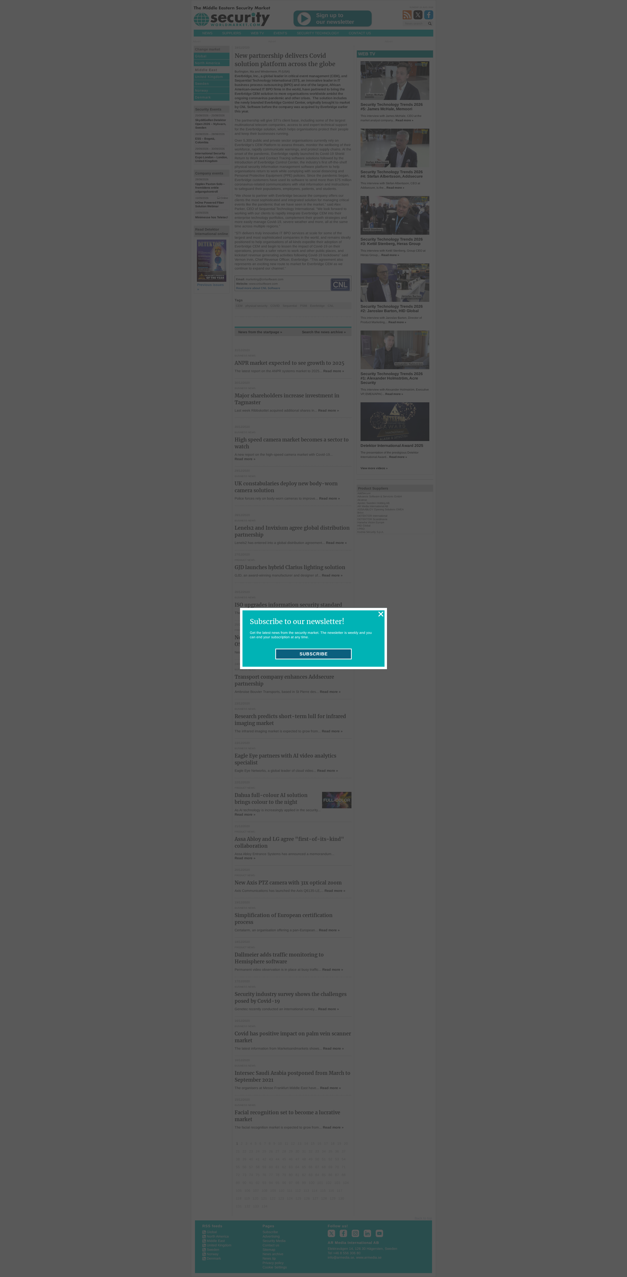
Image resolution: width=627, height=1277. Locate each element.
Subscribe (314, 653)
